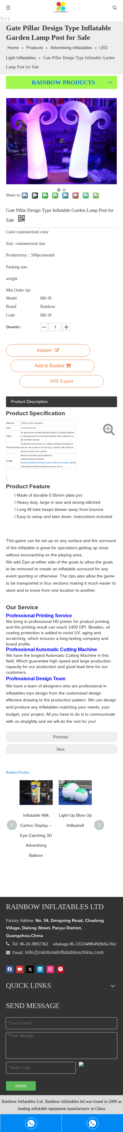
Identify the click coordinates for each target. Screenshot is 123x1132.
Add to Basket (49, 365)
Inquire (44, 350)
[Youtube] (20, 969)
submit (21, 1086)
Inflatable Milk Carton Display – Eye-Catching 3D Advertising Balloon (36, 835)
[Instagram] (50, 969)
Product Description (29, 401)
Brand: (11, 306)
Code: (11, 315)
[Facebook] (9, 969)
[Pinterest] (60, 969)
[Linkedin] (40, 969)
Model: (12, 298)
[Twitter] (30, 969)
